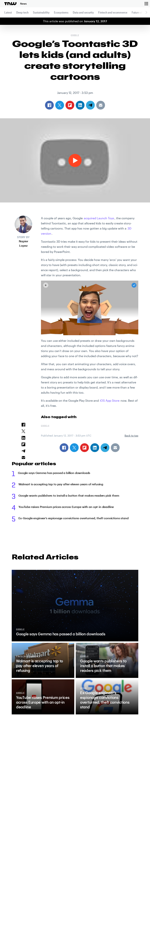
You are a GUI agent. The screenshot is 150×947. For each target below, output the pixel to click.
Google (75, 36)
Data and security (83, 12)
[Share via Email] (115, 447)
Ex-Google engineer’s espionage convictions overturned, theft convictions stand (73, 518)
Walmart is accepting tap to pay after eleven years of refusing (60, 484)
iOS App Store (109, 400)
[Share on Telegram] (105, 447)
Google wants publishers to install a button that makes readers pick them (68, 495)
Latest (8, 12)
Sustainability (41, 12)
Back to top (131, 435)
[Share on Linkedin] (94, 447)
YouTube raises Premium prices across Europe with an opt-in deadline (66, 506)
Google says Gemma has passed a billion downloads (54, 473)
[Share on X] (74, 447)
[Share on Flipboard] (84, 447)
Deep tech (22, 12)
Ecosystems (61, 12)
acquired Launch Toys (99, 218)
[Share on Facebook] (64, 447)
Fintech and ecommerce (112, 12)
